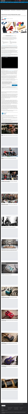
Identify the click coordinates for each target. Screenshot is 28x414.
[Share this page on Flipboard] (4, 19)
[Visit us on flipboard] (20, 0)
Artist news (4, 2)
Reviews (5, 18)
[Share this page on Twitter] (2, 19)
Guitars (6, 2)
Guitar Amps (20, 2)
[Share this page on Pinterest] (3, 19)
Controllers (9, 2)
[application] (9, 62)
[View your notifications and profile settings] (24, 0)
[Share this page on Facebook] (1, 19)
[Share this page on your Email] (5, 19)
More (22, 2)
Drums (12, 2)
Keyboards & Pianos (16, 2)
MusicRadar (8, 18)
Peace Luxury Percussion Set (11, 70)
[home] (1, 2)
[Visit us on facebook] (17, 0)
